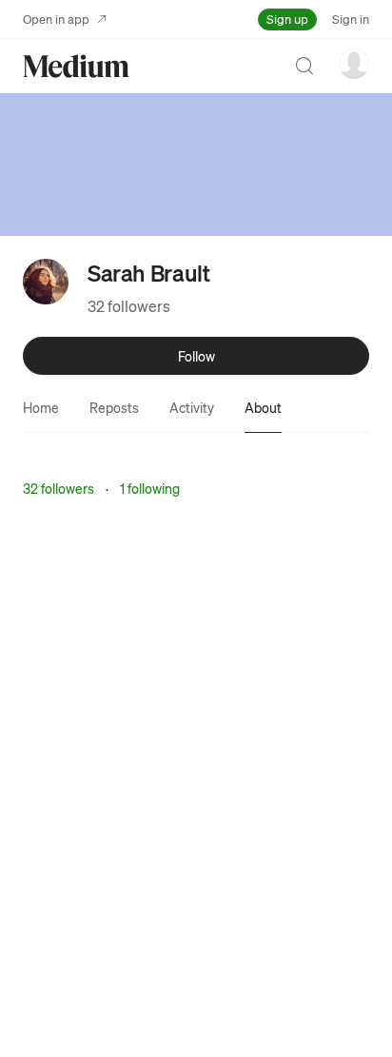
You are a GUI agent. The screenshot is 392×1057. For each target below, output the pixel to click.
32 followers (129, 306)
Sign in (350, 18)
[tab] (41, 407)
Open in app (56, 18)
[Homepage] (76, 66)
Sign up (287, 18)
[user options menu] (354, 64)
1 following (150, 488)
